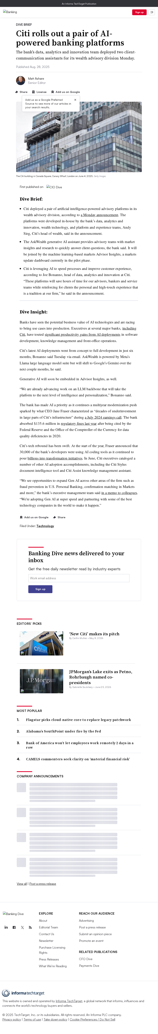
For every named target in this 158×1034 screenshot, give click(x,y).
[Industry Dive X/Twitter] (22, 927)
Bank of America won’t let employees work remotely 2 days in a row (80, 745)
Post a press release (42, 884)
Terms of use (32, 1019)
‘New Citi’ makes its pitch (94, 634)
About (43, 920)
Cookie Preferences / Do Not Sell (92, 1019)
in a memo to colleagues (119, 492)
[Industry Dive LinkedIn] (6, 927)
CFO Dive (85, 959)
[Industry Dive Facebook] (14, 927)
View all (22, 884)
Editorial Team (48, 927)
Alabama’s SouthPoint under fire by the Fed (63, 731)
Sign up (139, 12)
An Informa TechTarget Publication (79, 3)
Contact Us (46, 934)
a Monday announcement (99, 214)
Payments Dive (89, 966)
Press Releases (49, 959)
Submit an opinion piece (95, 934)
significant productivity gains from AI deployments (82, 334)
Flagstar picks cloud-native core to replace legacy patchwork (78, 719)
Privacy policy (11, 1019)
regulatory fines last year (79, 423)
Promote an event (91, 941)
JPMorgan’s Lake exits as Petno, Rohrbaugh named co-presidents (100, 677)
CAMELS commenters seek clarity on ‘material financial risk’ (78, 759)
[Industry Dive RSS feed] (30, 927)
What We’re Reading (53, 966)
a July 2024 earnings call (103, 417)
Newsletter (46, 941)
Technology (45, 526)
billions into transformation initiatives (55, 458)
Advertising (86, 920)
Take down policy (55, 1019)
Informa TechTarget (69, 1001)
